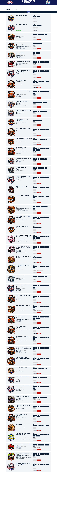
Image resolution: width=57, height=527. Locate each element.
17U (34, 197)
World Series (20, 5)
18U (41, 25)
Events (29, 12)
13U (45, 34)
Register (39, 39)
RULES (24, 5)
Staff (37, 5)
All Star (35, 270)
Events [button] (8, 5)
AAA (36, 85)
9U (34, 16)
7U (34, 91)
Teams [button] (16, 5)
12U (38, 16)
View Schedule (19, 30)
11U (36, 16)
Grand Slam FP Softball (32, 5)
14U (38, 25)
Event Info (35, 21)
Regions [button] (12, 5)
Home (25, 12)
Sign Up (46, 5)
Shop (27, 5)
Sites (32, 12)
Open (34, 18)
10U (38, 34)
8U (34, 34)
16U (34, 82)
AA (34, 85)
